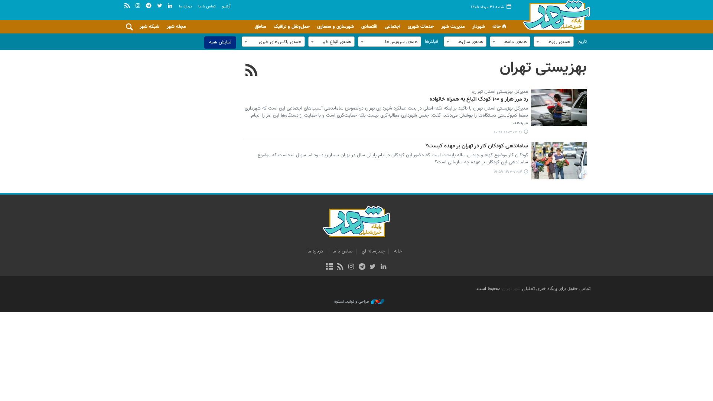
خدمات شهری (421, 26)
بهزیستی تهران (543, 67)
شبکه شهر (149, 26)
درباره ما (185, 6)
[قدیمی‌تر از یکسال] (559, 107)
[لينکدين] (383, 267)
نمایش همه (220, 42)
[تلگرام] (362, 267)
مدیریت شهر (453, 26)
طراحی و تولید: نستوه (351, 302)
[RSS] (251, 71)
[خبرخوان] (340, 267)
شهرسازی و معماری (335, 26)
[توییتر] (372, 267)
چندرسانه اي (373, 251)
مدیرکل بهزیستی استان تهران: (500, 92)
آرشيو (226, 6)
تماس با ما (207, 6)
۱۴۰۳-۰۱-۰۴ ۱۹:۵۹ (508, 172)
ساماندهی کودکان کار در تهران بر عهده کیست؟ (477, 146)
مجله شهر (176, 26)
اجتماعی (392, 26)
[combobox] (554, 41)
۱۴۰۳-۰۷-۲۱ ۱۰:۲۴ (508, 132)
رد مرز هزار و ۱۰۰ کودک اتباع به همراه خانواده (479, 99)
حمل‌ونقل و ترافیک (292, 26)
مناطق (260, 26)
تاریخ (582, 41)
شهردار (478, 26)
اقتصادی (369, 26)
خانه (496, 26)
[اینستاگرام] (351, 267)
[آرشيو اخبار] (329, 267)
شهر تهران (511, 289)
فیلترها (431, 41)
